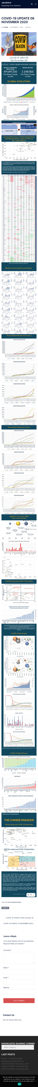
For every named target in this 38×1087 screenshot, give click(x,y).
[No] (36, 1081)
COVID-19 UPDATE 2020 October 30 (19, 918)
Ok (19, 1084)
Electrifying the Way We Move (12, 1061)
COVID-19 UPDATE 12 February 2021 (14, 1069)
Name (6, 968)
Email (6, 978)
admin (6, 27)
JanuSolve (6, 2)
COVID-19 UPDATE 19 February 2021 (14, 1066)
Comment (7, 950)
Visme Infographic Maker (14, 902)
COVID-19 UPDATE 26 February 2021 (15, 1064)
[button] (32, 4)
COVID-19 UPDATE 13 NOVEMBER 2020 (18, 923)
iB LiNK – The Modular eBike (11, 1058)
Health (28, 27)
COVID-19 (5, 908)
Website (6, 988)
